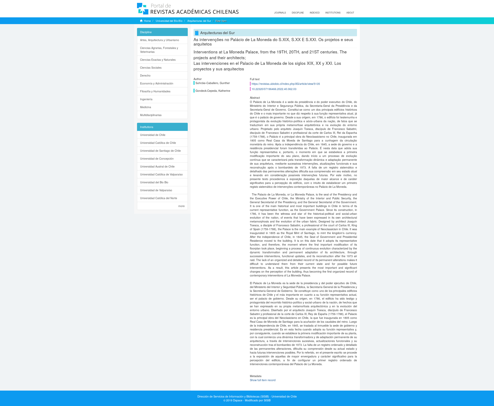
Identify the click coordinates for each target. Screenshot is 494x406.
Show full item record (263, 380)
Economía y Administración (156, 83)
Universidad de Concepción (157, 158)
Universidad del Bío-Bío (169, 21)
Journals (280, 12)
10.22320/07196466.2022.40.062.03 (274, 89)
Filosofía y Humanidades (155, 91)
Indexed (315, 12)
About (350, 12)
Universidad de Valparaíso (156, 190)
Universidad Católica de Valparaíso (161, 174)
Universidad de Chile (152, 135)
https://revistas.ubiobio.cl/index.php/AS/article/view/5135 (286, 84)
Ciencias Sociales (151, 67)
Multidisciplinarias (151, 115)
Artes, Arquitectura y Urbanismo (159, 40)
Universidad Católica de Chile (158, 143)
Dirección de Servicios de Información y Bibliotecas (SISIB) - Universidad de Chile (247, 396)
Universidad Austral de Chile (157, 166)
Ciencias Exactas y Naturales (158, 59)
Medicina (145, 107)
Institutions (333, 12)
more (181, 206)
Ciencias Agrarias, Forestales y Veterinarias (159, 50)
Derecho (145, 75)
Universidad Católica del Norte (158, 198)
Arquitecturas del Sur (199, 21)
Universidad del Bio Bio (154, 182)
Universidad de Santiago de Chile (160, 150)
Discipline (298, 12)
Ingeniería (146, 99)
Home (147, 21)
